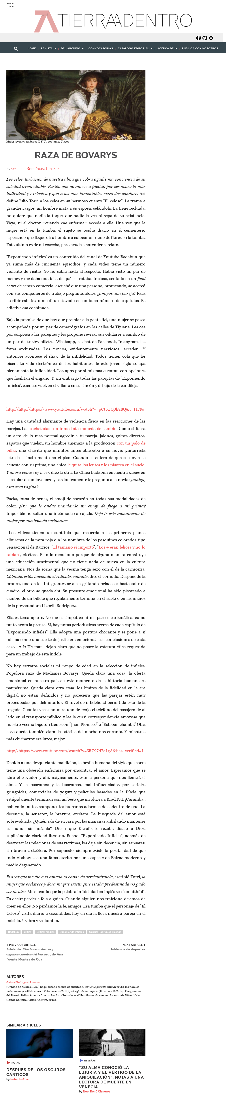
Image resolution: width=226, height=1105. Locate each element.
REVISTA (45, 50)
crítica (27, 932)
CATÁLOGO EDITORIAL (132, 50)
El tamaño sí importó (73, 547)
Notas (15, 1062)
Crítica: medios (46, 932)
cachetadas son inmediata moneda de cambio (73, 429)
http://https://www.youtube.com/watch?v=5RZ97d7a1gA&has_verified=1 (75, 751)
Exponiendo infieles (72, 932)
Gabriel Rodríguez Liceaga (35, 169)
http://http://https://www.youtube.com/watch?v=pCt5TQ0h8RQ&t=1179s (75, 409)
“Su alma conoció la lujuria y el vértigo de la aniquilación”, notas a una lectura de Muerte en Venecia (111, 1077)
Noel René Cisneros (96, 1091)
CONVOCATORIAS (101, 48)
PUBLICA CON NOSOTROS (200, 48)
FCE (10, 5)
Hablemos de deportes (127, 949)
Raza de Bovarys (76, 155)
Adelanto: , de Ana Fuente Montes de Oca (34, 954)
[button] (17, 58)
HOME (32, 48)
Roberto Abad (20, 1079)
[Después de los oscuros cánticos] (39, 1043)
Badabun (13, 932)
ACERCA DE (164, 50)
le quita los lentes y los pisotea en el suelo (106, 465)
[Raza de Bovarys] (75, 104)
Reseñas (90, 1060)
